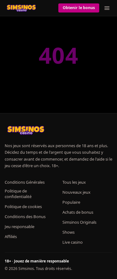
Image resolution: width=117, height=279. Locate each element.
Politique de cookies (23, 206)
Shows (68, 232)
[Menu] (107, 8)
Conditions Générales (25, 182)
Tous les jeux (74, 182)
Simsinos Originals (79, 222)
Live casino (72, 242)
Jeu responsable (19, 226)
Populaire (71, 202)
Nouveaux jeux (76, 192)
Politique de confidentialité (18, 193)
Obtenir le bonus (79, 7)
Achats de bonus (77, 212)
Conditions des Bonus (25, 216)
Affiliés (11, 236)
